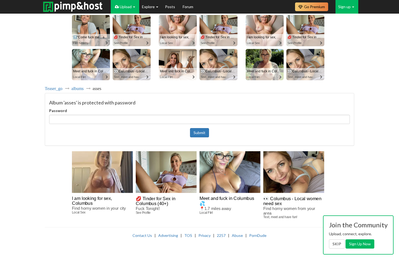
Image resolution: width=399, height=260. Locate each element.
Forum (188, 6)
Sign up (345, 6)
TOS (188, 235)
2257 (221, 235)
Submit (199, 132)
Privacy (204, 235)
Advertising (168, 235)
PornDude (258, 235)
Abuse (237, 235)
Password (58, 110)
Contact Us (142, 235)
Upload (125, 6)
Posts (170, 6)
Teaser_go (53, 88)
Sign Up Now (360, 244)
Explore (149, 6)
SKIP (336, 244)
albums (77, 88)
